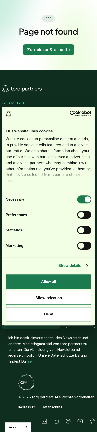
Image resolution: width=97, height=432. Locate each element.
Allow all (48, 281)
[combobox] (18, 427)
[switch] (84, 215)
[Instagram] (56, 421)
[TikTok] (92, 421)
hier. (30, 361)
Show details (69, 265)
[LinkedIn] (44, 421)
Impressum (27, 407)
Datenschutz (52, 407)
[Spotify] (68, 421)
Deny (48, 314)
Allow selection (48, 298)
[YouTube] (80, 421)
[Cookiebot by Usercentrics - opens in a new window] (69, 113)
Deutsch (14, 427)
